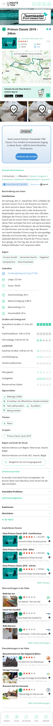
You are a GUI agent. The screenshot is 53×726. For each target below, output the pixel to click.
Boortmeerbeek (25, 262)
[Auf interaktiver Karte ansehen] (26, 81)
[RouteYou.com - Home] (12, 4)
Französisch (7, 179)
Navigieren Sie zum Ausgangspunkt (25, 462)
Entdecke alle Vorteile (27, 156)
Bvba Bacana (9, 626)
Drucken (16, 721)
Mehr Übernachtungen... (39, 643)
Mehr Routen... (44, 582)
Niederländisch (33, 179)
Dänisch (33, 176)
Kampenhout (9, 262)
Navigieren (7, 721)
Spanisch (46, 179)
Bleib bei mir (9, 593)
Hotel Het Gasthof (11, 609)
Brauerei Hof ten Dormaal (15, 686)
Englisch (42, 176)
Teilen (36, 721)
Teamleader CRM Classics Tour (32, 38)
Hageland (44, 257)
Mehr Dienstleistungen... (39, 703)
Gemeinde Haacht (28, 257)
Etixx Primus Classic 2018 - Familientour (22, 533)
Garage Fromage (11, 670)
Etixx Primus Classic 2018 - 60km (18, 549)
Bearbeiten (46, 721)
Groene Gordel (10, 257)
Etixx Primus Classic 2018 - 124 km (19, 565)
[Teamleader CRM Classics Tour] (35, 20)
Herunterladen (26, 721)
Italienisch (19, 179)
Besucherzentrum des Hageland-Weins (22, 653)
